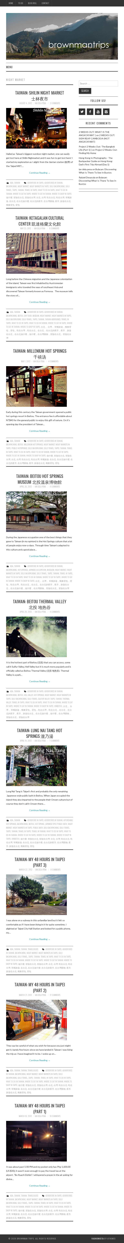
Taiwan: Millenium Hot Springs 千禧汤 (39, 354)
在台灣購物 (49, 201)
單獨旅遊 (44, 459)
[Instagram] (106, 111)
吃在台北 (51, 197)
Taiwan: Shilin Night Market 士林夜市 (39, 95)
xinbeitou (58, 706)
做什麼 (9, 197)
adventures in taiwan (53, 182)
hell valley (28, 695)
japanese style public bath (56, 824)
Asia (11, 182)
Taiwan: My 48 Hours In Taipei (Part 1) (40, 1108)
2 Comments (55, 103)
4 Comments (53, 361)
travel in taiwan (39, 831)
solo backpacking (57, 186)
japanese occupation (37, 569)
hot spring (39, 824)
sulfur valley (43, 698)
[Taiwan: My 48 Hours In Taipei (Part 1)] (39, 1141)
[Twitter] (82, 111)
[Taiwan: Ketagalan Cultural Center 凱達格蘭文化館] (39, 253)
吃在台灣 (60, 197)
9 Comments (55, 486)
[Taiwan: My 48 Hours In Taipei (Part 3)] (39, 894)
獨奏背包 (10, 204)
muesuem (50, 569)
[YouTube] (98, 111)
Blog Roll (32, 3)
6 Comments (54, 228)
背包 (18, 204)
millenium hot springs (33, 444)
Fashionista (98, 1238)
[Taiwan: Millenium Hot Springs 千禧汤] (39, 386)
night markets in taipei (39, 186)
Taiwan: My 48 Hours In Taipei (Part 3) (40, 862)
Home (11, 3)
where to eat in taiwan (41, 193)
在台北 (12, 201)
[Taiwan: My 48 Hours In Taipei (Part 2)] (39, 1020)
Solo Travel (27, 319)
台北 (38, 197)
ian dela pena (40, 103)
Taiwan (17, 182)
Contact (45, 3)
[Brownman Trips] (62, 36)
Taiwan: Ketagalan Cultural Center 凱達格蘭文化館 (39, 221)
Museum (36, 315)
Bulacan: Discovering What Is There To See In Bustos (97, 180)
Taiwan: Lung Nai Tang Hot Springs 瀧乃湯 (39, 733)
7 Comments (54, 740)
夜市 (57, 201)
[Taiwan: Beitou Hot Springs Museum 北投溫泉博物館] (39, 511)
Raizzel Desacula (87, 177)
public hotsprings (19, 448)
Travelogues (33, 949)
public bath (38, 827)
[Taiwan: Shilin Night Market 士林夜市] (39, 128)
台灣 (43, 197)
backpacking (11, 186)
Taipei (14, 190)
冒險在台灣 (30, 197)
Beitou (20, 315)
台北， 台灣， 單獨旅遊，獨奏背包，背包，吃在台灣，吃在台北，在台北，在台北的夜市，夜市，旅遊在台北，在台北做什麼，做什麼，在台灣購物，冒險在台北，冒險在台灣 (39, 584)
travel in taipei (31, 190)
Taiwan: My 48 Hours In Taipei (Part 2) (40, 987)
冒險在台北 (18, 197)
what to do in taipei (46, 190)
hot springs (23, 569)
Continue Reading (39, 172)
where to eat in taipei (22, 193)
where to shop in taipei (61, 193)
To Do (20, 3)
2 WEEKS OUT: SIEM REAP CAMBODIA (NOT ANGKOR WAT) (97, 138)
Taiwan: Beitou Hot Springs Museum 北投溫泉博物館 (39, 479)
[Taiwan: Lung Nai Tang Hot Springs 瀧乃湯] (39, 765)
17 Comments (55, 995)
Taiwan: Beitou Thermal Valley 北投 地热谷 (39, 604)
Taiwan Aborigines (52, 319)
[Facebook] (90, 111)
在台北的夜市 (36, 201)
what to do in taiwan (38, 323)
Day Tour (28, 315)
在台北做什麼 (22, 201)
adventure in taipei (35, 182)
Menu (9, 67)
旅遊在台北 (65, 201)
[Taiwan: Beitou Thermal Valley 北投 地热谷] (39, 637)
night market (23, 186)
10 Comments (55, 1116)
